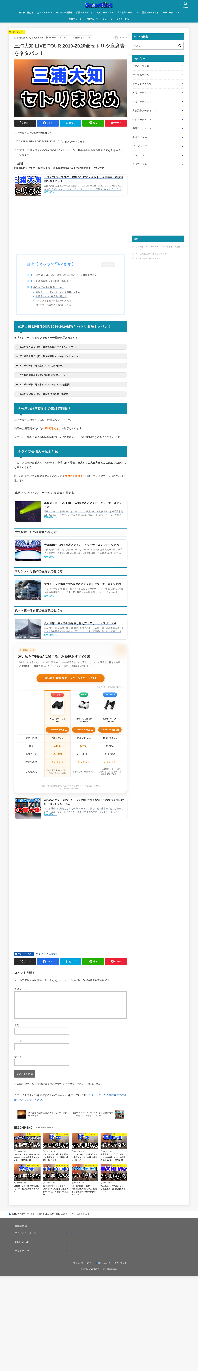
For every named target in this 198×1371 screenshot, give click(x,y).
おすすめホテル (44, 12)
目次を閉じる (108, 264)
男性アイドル (75, 19)
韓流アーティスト (150, 12)
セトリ (41, 954)
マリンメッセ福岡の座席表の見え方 (53, 301)
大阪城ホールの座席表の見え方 (51, 296)
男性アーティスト (84, 12)
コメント (21, 988)
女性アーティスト (105, 12)
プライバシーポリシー (27, 1233)
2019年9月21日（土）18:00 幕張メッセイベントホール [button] (49, 347)
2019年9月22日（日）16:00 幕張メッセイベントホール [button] (49, 356)
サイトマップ (22, 1251)
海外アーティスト (171, 12)
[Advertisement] (37, 227)
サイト (18, 1056)
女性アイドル (122, 19)
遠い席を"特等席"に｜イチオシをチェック (69, 678)
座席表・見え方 (26, 12)
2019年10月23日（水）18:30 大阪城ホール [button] (42, 365)
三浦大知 (53, 954)
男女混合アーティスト (127, 12)
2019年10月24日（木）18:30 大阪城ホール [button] (42, 375)
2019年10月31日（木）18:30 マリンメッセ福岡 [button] (45, 384)
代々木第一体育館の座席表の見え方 (53, 305)
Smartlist (92, 1269)
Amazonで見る (56, 730)
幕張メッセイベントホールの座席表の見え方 (58, 292)
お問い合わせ (22, 1242)
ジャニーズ (107, 19)
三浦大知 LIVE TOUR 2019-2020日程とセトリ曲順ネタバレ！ (66, 275)
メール (18, 1041)
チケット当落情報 (64, 12)
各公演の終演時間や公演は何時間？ (52, 281)
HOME (14, 1214)
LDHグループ (92, 19)
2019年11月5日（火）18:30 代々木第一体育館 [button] (44, 394)
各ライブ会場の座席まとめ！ (48, 287)
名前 (16, 1025)
